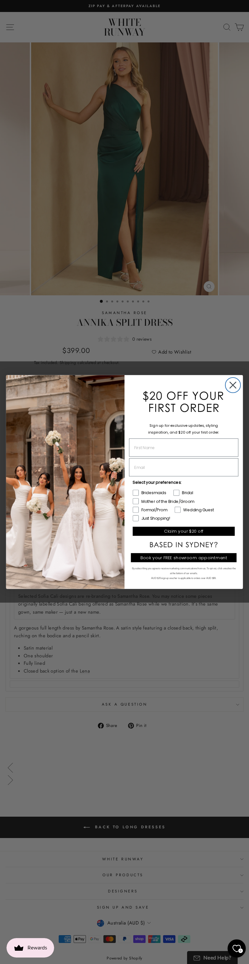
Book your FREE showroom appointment (183, 558)
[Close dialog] (233, 385)
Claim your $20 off (183, 531)
